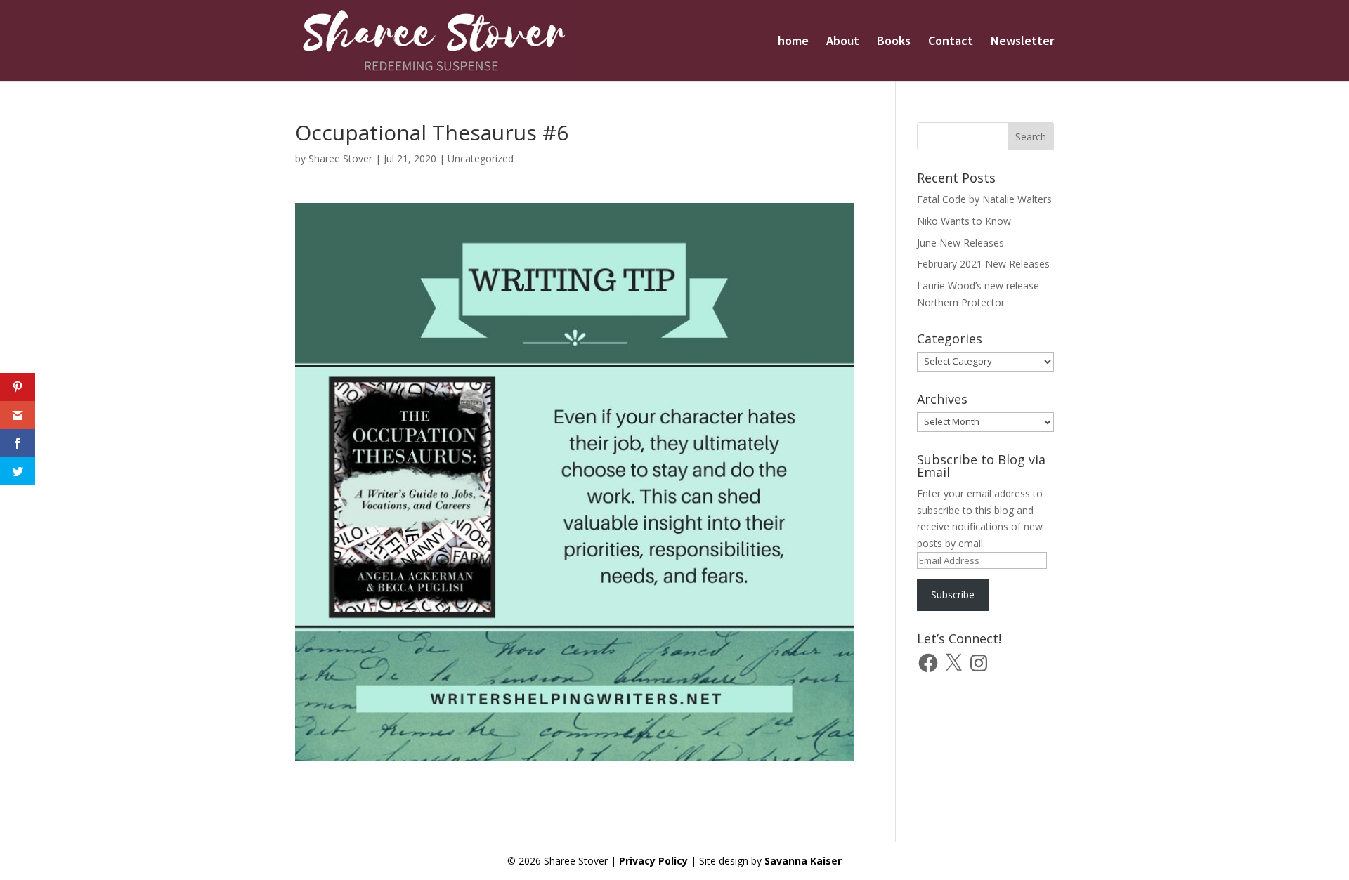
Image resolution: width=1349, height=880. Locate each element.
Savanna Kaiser (803, 860)
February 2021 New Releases (983, 263)
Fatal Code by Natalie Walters (984, 199)
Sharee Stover (340, 158)
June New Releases (960, 242)
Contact (950, 42)
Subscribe (953, 594)
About (842, 42)
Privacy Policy (653, 860)
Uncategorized (481, 158)
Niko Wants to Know (964, 221)
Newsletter (1022, 42)
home (793, 42)
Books (894, 42)
